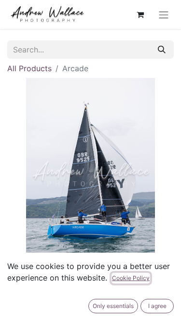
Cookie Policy (131, 278)
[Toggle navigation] (163, 14)
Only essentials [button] (113, 305)
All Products (29, 68)
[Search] (162, 49)
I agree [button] (157, 305)
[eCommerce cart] (140, 14)
